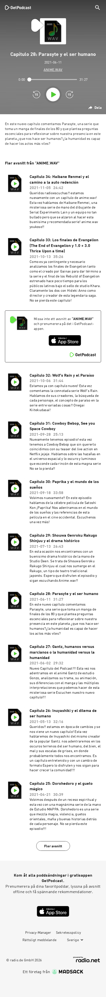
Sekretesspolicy (68, 932)
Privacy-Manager (38, 932)
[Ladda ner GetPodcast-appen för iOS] (65, 340)
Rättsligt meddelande (39, 940)
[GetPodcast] (18, 7)
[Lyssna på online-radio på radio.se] (86, 959)
